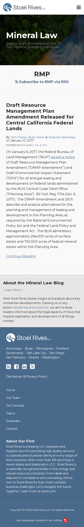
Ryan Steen (36, 137)
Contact (12, 429)
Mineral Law (31, 35)
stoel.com (49, 491)
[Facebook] (16, 366)
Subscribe (13, 421)
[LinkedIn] (24, 366)
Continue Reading (21, 256)
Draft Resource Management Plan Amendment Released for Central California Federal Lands (40, 116)
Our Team (13, 398)
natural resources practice (30, 307)
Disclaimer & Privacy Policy (26, 376)
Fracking (26, 145)
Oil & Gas (41, 145)
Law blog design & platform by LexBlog (39, 520)
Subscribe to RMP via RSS (43, 82)
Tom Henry (19, 137)
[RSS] (8, 366)
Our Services (15, 405)
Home (10, 390)
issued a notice (63, 157)
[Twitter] (32, 366)
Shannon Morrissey (62, 137)
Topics (10, 413)
